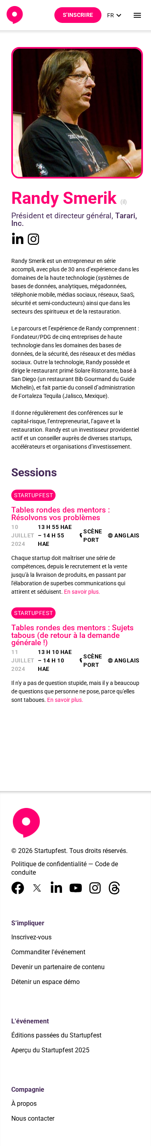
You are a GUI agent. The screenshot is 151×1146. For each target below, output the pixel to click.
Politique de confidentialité (49, 864)
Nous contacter (32, 1118)
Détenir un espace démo (45, 982)
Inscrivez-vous (31, 937)
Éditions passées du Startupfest (56, 1035)
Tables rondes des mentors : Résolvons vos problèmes (60, 514)
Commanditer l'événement (48, 952)
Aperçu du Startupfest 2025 (50, 1050)
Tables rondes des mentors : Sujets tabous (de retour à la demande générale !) (72, 635)
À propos (24, 1103)
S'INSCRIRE (78, 15)
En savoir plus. (82, 591)
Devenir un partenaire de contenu (58, 967)
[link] (115, 15)
